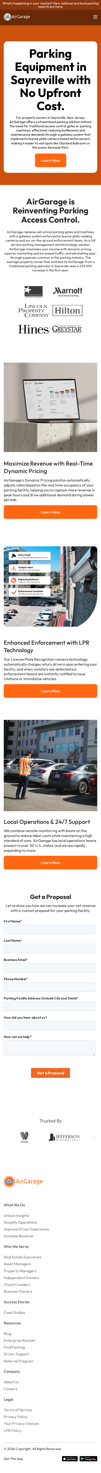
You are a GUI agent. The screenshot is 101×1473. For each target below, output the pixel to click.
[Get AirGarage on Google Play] (88, 1458)
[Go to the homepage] (23, 1181)
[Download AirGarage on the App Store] (70, 1458)
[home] (17, 17)
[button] (92, 17)
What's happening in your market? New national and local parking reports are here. (50, 5)
